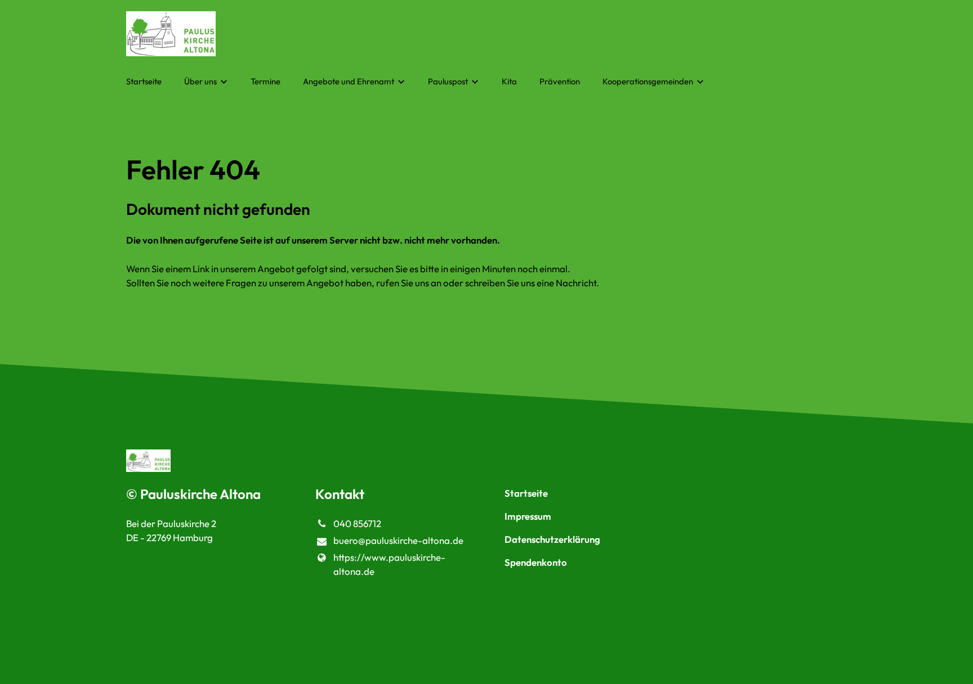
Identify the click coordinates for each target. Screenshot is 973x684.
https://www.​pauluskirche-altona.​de (389, 564)
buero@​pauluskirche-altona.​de (398, 540)
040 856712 (357, 523)
